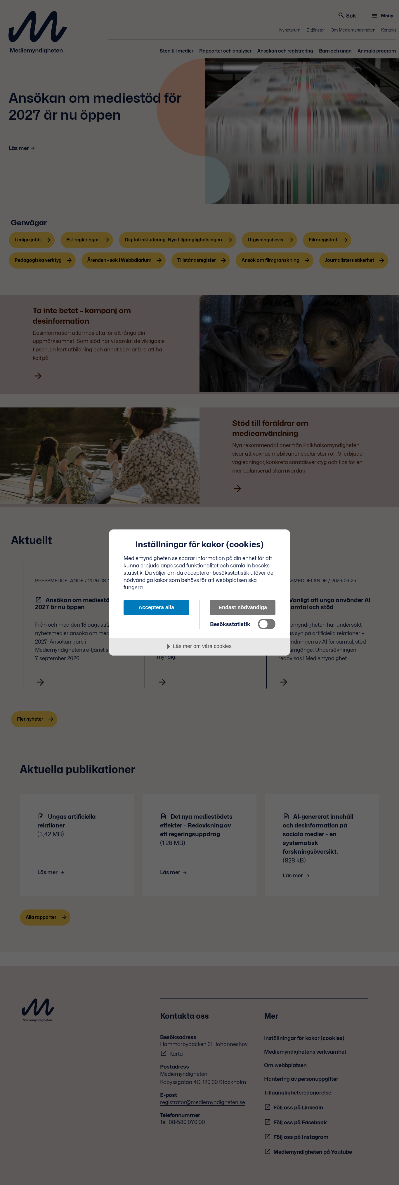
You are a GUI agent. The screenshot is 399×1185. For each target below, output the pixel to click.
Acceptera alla (156, 607)
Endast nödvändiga (242, 607)
